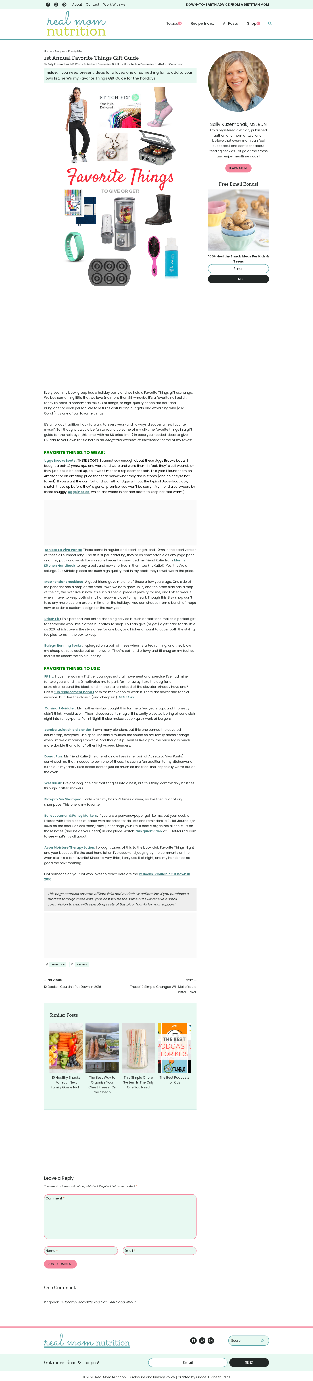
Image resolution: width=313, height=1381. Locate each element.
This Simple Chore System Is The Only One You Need (138, 1082)
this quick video (148, 831)
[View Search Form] (269, 23)
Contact (92, 4)
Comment (55, 1198)
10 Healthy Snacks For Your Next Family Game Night (66, 1082)
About (77, 4)
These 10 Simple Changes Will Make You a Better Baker (163, 986)
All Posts (230, 23)
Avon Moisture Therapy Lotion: (69, 847)
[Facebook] (48, 5)
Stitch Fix (52, 618)
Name (52, 1251)
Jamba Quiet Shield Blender (67, 729)
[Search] (262, 1340)
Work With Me (114, 4)
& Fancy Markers (83, 815)
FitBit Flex (126, 697)
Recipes (60, 51)
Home (48, 51)
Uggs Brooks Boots (59, 460)
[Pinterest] (64, 5)
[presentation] (66, 1048)
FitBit (48, 676)
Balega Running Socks (63, 645)
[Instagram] (56, 5)
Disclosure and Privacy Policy (151, 1377)
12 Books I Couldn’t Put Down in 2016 (72, 983)
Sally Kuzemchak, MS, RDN (64, 64)
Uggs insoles (78, 492)
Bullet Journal (56, 815)
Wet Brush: (53, 783)
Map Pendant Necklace (63, 581)
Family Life (75, 51)
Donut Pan (53, 756)
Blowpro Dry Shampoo (62, 799)
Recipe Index (202, 23)
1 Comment (175, 64)
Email (129, 1251)
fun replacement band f (74, 692)
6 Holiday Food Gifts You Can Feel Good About (97, 1302)
